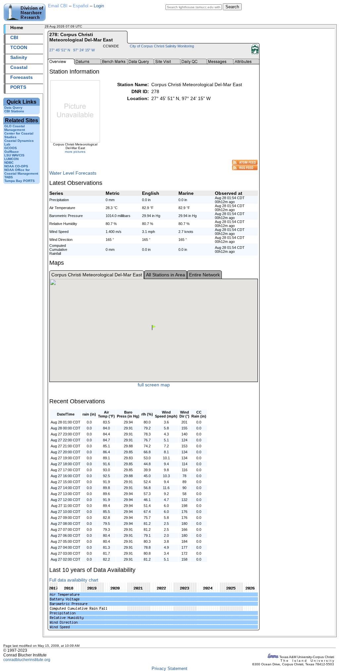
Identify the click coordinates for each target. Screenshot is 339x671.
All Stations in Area (165, 274)
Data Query (13, 107)
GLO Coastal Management (14, 128)
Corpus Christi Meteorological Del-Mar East (96, 274)
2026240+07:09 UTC (99, 26)
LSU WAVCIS (14, 155)
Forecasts (21, 77)
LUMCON (11, 159)
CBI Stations (14, 111)
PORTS (18, 87)
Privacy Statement (169, 668)
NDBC (9, 162)
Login (99, 5)
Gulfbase (11, 151)
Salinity (18, 57)
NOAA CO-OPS (16, 166)
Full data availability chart (73, 580)
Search (232, 6)
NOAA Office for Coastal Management (21, 171)
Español (80, 5)
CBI (14, 37)
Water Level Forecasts (72, 173)
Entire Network (204, 274)
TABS (8, 177)
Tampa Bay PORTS (19, 181)
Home (16, 27)
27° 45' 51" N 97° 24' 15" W (72, 50)
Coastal (18, 67)
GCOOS (10, 148)
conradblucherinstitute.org (26, 659)
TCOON (18, 47)
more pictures (75, 151)
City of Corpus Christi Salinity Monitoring (162, 46)
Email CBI (58, 5)
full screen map (154, 384)
